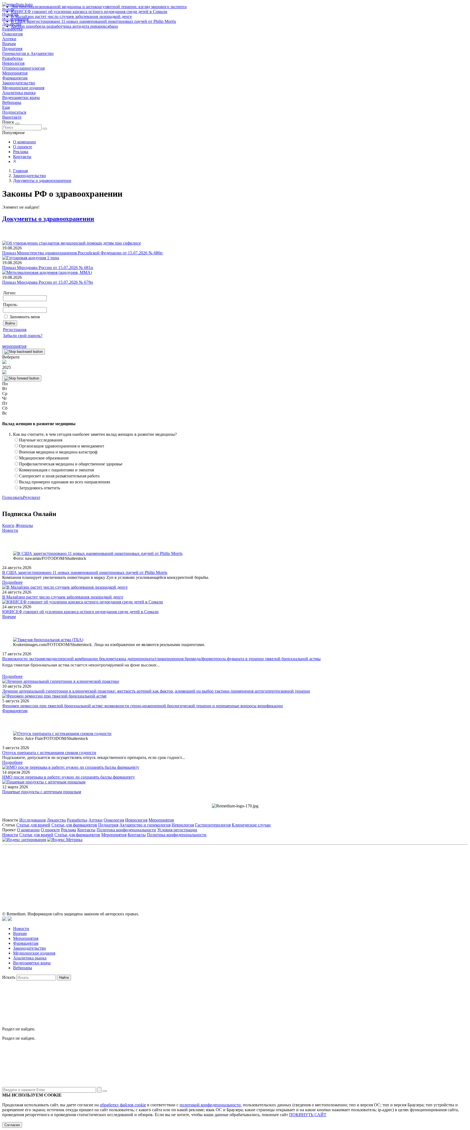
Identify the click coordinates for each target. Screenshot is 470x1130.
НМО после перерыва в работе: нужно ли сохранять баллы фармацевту (68, 777)
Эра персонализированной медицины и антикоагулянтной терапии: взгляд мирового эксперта (99, 6)
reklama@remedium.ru (295, 872)
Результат (31, 497)
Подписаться (14, 112)
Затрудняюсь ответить (39, 488)
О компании (24, 142)
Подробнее (12, 582)
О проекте (22, 146)
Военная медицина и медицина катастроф (58, 452)
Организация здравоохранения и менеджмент (61, 446)
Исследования (32, 820)
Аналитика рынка (19, 92)
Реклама (20, 151)
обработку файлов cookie (123, 1105)
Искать (8, 977)
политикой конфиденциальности (210, 1105)
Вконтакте (11, 117)
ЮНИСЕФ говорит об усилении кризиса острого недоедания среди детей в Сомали (89, 11)
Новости (10, 530)
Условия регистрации (177, 830)
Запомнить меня (25, 316)
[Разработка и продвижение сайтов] (4, 919)
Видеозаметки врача (21, 97)
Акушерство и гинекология (145, 825)
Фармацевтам (14, 78)
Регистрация (14, 329)
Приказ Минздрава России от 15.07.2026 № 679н (47, 282)
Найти (64, 977)
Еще (6, 107)
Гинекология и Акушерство (28, 53)
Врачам (9, 43)
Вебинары (11, 102)
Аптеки (9, 38)
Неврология (13, 63)
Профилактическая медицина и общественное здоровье (70, 464)
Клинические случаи (251, 825)
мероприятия (14, 346)
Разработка (12, 58)
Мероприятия (14, 73)
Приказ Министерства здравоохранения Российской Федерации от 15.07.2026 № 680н (82, 253)
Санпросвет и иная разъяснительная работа (59, 476)
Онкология (12, 34)
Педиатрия (12, 48)
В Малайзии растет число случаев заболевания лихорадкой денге (71, 16)
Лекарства (56, 820)
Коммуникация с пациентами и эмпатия (56, 470)
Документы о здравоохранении (48, 218)
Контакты (22, 156)
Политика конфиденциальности (126, 830)
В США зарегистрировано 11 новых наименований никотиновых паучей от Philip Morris (93, 21)
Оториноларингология (23, 68)
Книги (8, 525)
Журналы (24, 525)
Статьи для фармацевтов (74, 825)
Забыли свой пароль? (22, 335)
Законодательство (18, 83)
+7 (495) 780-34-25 (224, 872)
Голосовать (12, 497)
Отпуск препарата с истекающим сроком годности (49, 752)
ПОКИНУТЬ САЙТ (307, 1114)
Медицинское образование (44, 458)
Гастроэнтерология (213, 825)
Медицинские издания (23, 87)
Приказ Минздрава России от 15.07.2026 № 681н (47, 267)
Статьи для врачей (33, 825)
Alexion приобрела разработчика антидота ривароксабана (64, 26)
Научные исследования (40, 440)
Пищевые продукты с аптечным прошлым (41, 791)
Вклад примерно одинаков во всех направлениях (64, 482)
